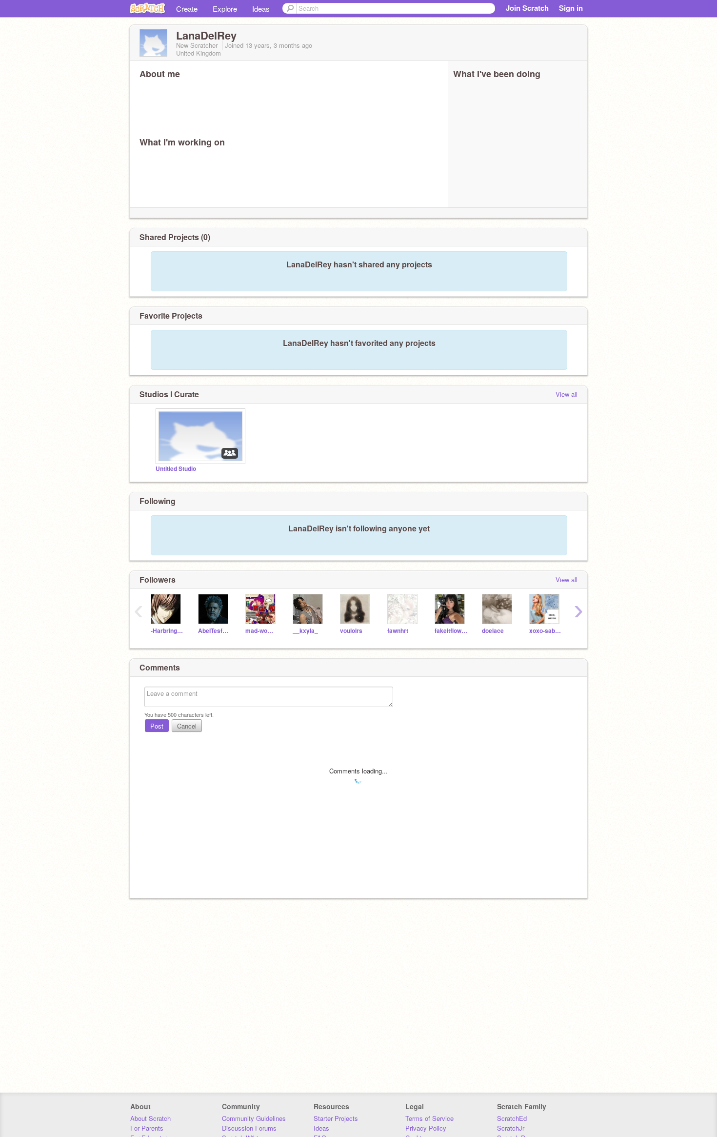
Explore (225, 8)
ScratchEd (512, 1118)
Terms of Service (429, 1118)
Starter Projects (336, 1118)
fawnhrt (397, 631)
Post (156, 726)
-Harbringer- (167, 631)
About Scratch (150, 1118)
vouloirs (351, 631)
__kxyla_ (305, 631)
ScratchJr (510, 1128)
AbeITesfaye (214, 631)
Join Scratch (527, 7)
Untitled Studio (176, 469)
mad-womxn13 (261, 631)
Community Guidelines (254, 1118)
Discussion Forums (249, 1128)
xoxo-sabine (545, 631)
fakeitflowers (451, 631)
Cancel (187, 726)
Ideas (261, 8)
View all (567, 394)
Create (187, 8)
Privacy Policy (425, 1128)
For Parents (146, 1128)
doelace (493, 631)
